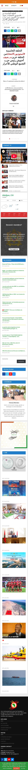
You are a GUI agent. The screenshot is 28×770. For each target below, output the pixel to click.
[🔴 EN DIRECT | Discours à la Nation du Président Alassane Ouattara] (14, 630)
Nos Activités (7, 260)
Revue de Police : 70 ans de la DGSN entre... (13, 264)
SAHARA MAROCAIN (6, 727)
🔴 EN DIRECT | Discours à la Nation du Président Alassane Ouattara (13, 641)
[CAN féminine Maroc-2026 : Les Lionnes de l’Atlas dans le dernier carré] (14, 584)
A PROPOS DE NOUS (6, 737)
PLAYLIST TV (7, 145)
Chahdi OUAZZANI (9, 22)
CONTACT (3, 741)
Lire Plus (23, 768)
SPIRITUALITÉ (4, 730)
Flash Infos (10, 11)
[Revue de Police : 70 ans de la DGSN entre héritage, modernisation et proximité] (14, 488)
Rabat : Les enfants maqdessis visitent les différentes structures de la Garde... (13, 522)
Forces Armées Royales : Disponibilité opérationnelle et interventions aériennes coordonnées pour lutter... (13, 664)
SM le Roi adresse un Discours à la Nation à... (14, 350)
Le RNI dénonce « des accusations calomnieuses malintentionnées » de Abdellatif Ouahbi (14, 89)
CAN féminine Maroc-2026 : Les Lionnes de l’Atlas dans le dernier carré (13, 595)
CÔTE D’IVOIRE (5, 725)
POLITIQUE (16, 11)
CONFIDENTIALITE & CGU (7, 743)
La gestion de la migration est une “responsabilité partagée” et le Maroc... (14, 688)
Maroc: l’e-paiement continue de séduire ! (14, 81)
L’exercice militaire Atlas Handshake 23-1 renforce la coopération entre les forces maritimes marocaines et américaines (13, 132)
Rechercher (5, 359)
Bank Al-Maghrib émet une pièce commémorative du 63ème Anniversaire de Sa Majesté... (11, 475)
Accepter (16, 768)
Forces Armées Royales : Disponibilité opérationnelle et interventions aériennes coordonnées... (13, 319)
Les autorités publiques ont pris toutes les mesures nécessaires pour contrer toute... (13, 547)
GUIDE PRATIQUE (5, 739)
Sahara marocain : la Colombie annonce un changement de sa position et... (14, 618)
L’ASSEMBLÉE (8, 382)
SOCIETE (20, 11)
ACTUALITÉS (5, 11)
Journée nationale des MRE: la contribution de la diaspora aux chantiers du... (11, 571)
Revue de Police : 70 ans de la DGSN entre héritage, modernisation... (12, 498)
